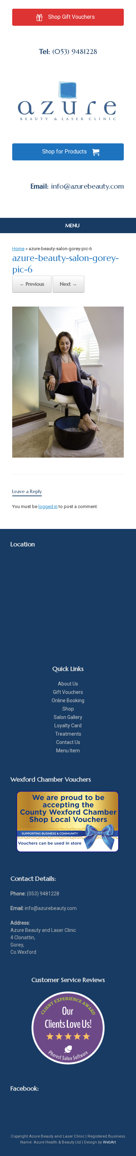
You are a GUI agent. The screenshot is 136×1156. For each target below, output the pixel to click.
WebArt (109, 1142)
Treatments (68, 734)
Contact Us (68, 742)
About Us (68, 684)
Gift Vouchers (68, 692)
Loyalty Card (68, 725)
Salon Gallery (68, 717)
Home (18, 248)
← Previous (32, 284)
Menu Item (68, 750)
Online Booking (68, 700)
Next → (68, 284)
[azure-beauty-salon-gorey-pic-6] (68, 455)
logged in (48, 506)
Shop (68, 709)
